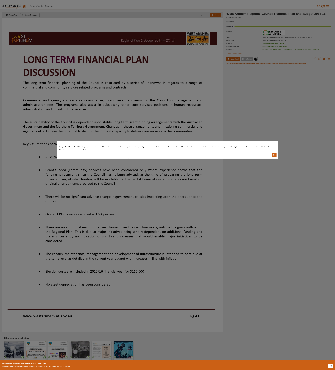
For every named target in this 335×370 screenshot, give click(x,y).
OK (274, 155)
